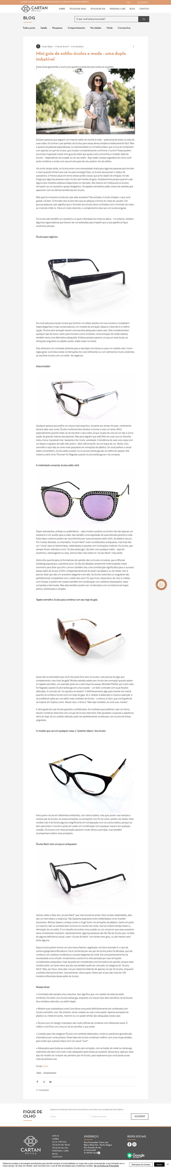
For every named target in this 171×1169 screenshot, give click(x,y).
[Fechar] (167, 1164)
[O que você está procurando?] (143, 19)
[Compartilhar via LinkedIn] (50, 1081)
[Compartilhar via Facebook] (37, 1081)
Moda (109, 28)
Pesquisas (57, 28)
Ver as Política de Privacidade (106, 1165)
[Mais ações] (133, 46)
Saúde (44, 28)
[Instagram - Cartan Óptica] (134, 1144)
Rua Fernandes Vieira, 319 (96, 1142)
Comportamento (76, 28)
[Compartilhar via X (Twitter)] (44, 1081)
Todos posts (29, 28)
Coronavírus (124, 28)
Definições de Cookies (140, 1164)
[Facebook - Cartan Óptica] (129, 1144)
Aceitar (159, 1164)
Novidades (95, 28)
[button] (143, 2)
